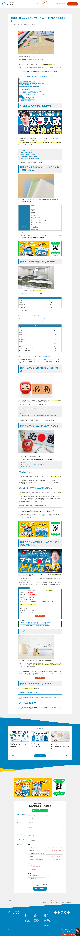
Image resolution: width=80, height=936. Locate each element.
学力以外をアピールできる (27, 89)
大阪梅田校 (35, 915)
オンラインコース (36, 920)
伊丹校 (34, 916)
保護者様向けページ (47, 925)
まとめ (21, 95)
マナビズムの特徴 (47, 911)
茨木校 (26, 915)
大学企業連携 (46, 919)
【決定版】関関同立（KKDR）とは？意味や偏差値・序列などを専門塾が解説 (38, 76)
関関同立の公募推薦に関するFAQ (27, 97)
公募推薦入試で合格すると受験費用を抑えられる (31, 92)
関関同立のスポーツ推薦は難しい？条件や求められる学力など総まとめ (34, 623)
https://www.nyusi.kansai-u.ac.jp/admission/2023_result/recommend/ (31, 315)
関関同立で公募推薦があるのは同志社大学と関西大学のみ (32, 83)
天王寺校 (35, 914)
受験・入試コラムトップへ (40, 755)
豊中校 (26, 914)
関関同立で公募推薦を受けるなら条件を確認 (29, 86)
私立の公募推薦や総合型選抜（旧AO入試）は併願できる (32, 91)
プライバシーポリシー (37, 884)
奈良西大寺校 (35, 919)
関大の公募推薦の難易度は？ (27, 100)
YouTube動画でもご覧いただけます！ (27, 81)
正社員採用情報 (47, 920)
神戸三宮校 (35, 911)
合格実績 (58, 3)
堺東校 (26, 919)
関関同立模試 (45, 3)
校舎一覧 (39, 3)
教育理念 (45, 915)
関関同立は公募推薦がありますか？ (28, 98)
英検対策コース (52, 3)
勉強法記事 (46, 914)
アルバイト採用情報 (47, 921)
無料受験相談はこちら (40, 615)
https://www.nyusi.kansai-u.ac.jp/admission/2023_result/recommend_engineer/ (32, 318)
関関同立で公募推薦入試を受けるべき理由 (29, 88)
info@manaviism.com (66, 902)
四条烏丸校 (27, 920)
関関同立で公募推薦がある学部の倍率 (28, 84)
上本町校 (26, 911)
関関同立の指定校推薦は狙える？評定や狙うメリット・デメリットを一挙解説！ (35, 625)
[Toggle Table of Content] (44, 80)
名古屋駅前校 (27, 921)
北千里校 (26, 916)
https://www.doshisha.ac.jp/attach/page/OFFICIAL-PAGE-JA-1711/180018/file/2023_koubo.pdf (38, 356)
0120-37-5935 (43, 902)
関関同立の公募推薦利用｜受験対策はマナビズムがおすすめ (33, 94)
